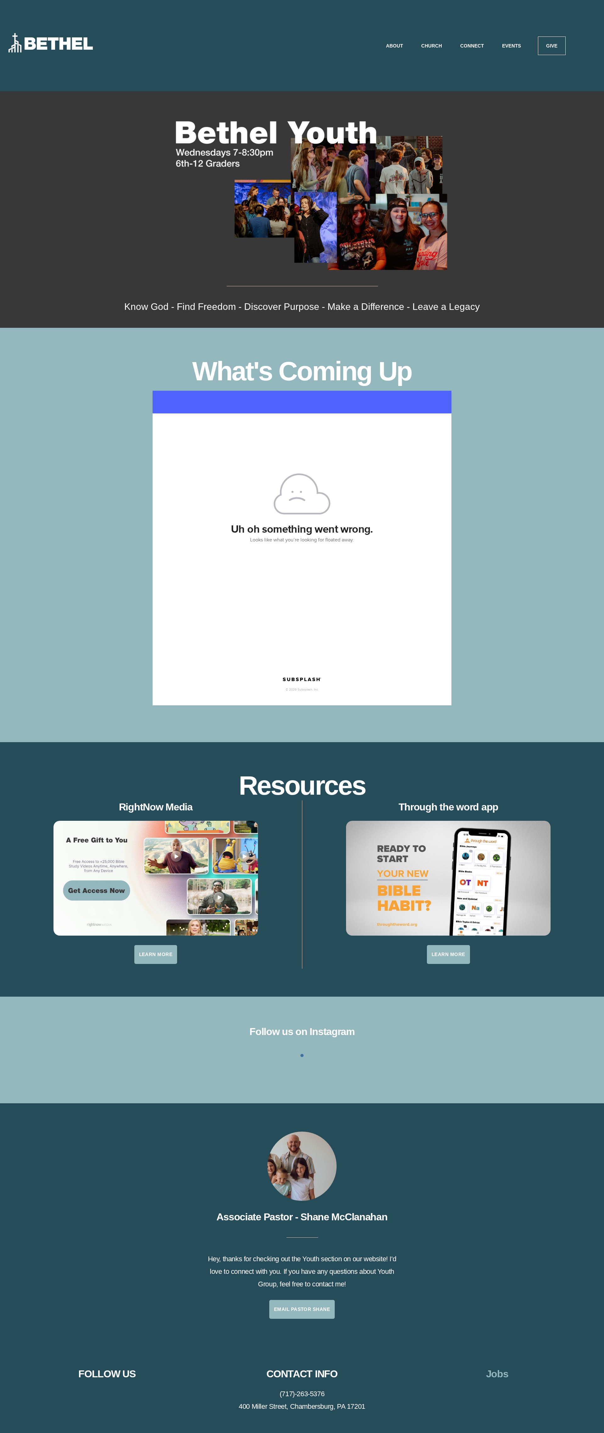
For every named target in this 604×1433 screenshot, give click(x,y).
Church (432, 45)
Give (551, 45)
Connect (472, 45)
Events (511, 45)
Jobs (497, 1374)
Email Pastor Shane (302, 1309)
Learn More (156, 954)
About (395, 45)
